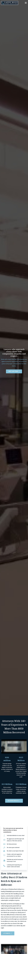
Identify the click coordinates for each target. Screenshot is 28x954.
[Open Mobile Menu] (25, 3)
